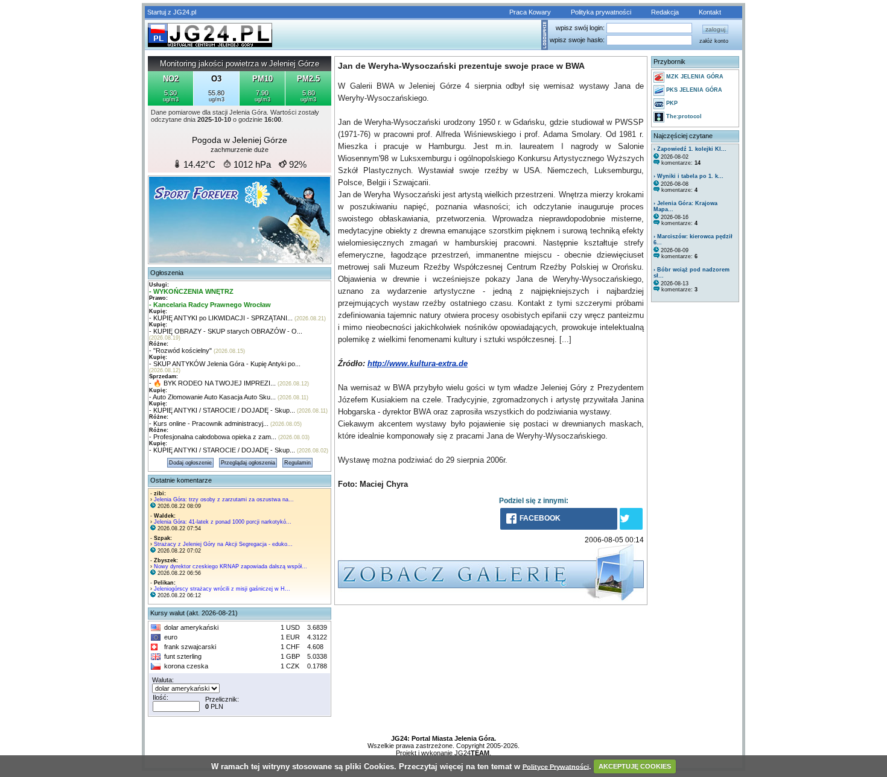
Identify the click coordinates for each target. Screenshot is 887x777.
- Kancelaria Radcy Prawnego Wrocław (210, 304)
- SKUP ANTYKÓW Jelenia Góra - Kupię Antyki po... (224, 363)
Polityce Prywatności (556, 766)
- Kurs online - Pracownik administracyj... (209, 423)
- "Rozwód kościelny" (180, 350)
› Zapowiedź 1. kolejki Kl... (689, 149)
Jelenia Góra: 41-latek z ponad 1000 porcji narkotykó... (222, 522)
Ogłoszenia (166, 272)
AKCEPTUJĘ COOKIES (635, 766)
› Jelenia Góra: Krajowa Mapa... (685, 206)
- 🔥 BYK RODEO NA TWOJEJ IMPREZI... (212, 383)
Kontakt (710, 12)
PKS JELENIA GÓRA (693, 90)
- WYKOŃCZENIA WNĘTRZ (191, 291)
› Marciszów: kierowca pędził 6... (693, 239)
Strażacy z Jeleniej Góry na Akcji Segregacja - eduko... (223, 544)
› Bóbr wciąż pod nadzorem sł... (691, 273)
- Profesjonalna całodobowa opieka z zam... (212, 436)
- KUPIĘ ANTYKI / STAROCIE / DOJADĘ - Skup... (222, 410)
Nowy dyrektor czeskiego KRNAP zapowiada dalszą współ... (230, 566)
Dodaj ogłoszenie (190, 463)
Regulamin (297, 463)
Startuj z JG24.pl (171, 12)
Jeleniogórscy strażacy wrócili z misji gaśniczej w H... (222, 589)
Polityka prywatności (601, 12)
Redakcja (665, 12)
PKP (671, 103)
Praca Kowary (530, 12)
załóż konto (713, 41)
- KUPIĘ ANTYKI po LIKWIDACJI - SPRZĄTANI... (221, 318)
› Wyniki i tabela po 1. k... (688, 176)
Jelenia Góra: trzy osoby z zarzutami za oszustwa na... (224, 499)
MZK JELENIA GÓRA (693, 77)
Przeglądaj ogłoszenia (248, 463)
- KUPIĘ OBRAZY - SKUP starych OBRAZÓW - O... (225, 331)
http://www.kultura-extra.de (417, 363)
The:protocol (683, 116)
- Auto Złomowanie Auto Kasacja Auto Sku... (212, 397)
